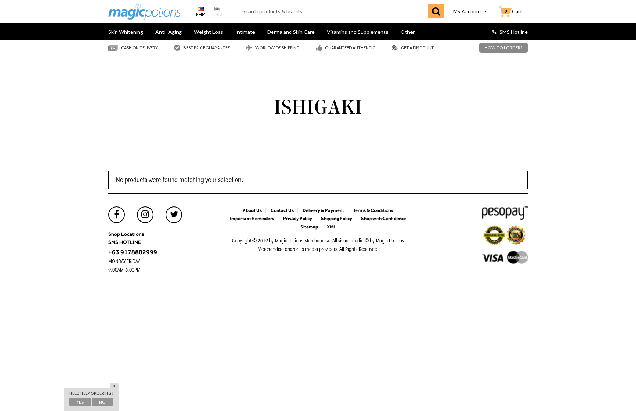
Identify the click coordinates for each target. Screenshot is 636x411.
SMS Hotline (513, 32)
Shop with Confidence (383, 218)
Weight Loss (208, 32)
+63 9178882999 (132, 252)
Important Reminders (252, 218)
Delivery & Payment (323, 210)
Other (407, 32)
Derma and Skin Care (291, 32)
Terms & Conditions (373, 210)
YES (80, 402)
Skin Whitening (125, 32)
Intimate (245, 32)
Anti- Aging (168, 32)
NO (102, 402)
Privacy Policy (297, 218)
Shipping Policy (336, 218)
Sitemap (309, 227)
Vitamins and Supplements (357, 32)
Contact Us (282, 210)
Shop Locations (126, 234)
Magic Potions (150, 12)
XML (331, 227)
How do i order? (504, 47)
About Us (252, 210)
